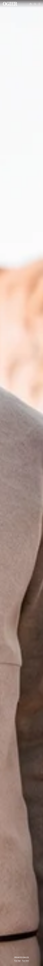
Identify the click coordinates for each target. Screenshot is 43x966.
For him (25, 960)
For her (17, 960)
